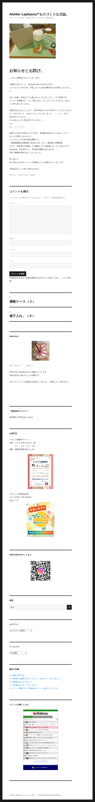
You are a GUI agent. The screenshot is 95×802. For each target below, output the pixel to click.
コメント (13, 203)
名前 (11, 238)
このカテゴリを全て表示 (41, 761)
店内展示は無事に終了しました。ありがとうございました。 (37, 678)
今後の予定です (18, 675)
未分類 (32, 175)
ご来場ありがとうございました (25, 685)
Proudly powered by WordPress (49, 795)
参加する (55, 763)
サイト (11, 261)
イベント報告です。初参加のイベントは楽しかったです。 (36, 688)
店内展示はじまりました (22, 682)
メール (12, 250)
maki (14, 175)
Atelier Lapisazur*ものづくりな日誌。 (39, 14)
